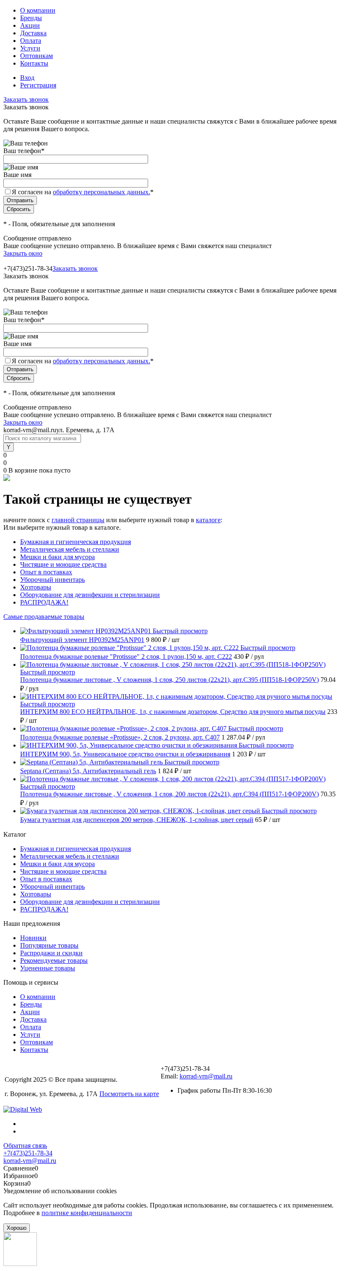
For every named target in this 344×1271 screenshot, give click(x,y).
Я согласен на (83, 192)
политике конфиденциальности (87, 1212)
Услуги (30, 48)
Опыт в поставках (46, 572)
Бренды (31, 17)
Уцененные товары (47, 968)
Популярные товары (49, 945)
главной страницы (78, 519)
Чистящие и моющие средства (63, 564)
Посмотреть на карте (129, 1093)
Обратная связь (25, 1145)
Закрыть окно (22, 253)
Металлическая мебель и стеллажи (69, 549)
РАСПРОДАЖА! (44, 602)
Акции (30, 25)
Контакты (34, 63)
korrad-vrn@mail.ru (206, 1076)
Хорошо (16, 1228)
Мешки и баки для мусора (57, 556)
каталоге (208, 519)
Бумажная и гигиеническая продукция (75, 541)
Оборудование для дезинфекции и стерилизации (90, 594)
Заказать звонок (26, 99)
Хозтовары (35, 587)
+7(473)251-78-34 (27, 1153)
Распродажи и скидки (51, 953)
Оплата (30, 40)
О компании (37, 10)
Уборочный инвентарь (52, 579)
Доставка (33, 33)
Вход (27, 77)
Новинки (33, 937)
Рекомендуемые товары (54, 960)
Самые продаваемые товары (43, 616)
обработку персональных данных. (101, 192)
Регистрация (38, 85)
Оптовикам (36, 55)
